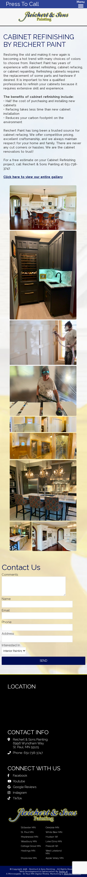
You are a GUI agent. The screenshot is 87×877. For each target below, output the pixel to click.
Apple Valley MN (55, 858)
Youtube (19, 781)
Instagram (20, 793)
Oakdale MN (52, 827)
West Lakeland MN (54, 852)
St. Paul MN (27, 832)
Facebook (20, 775)
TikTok (17, 798)
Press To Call (22, 4)
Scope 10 (63, 871)
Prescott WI (52, 846)
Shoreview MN (29, 858)
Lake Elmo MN (54, 841)
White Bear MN (54, 832)
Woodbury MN (29, 841)
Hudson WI (52, 836)
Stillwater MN (28, 827)
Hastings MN (28, 850)
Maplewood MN (29, 836)
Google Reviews (24, 787)
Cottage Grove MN (31, 846)
